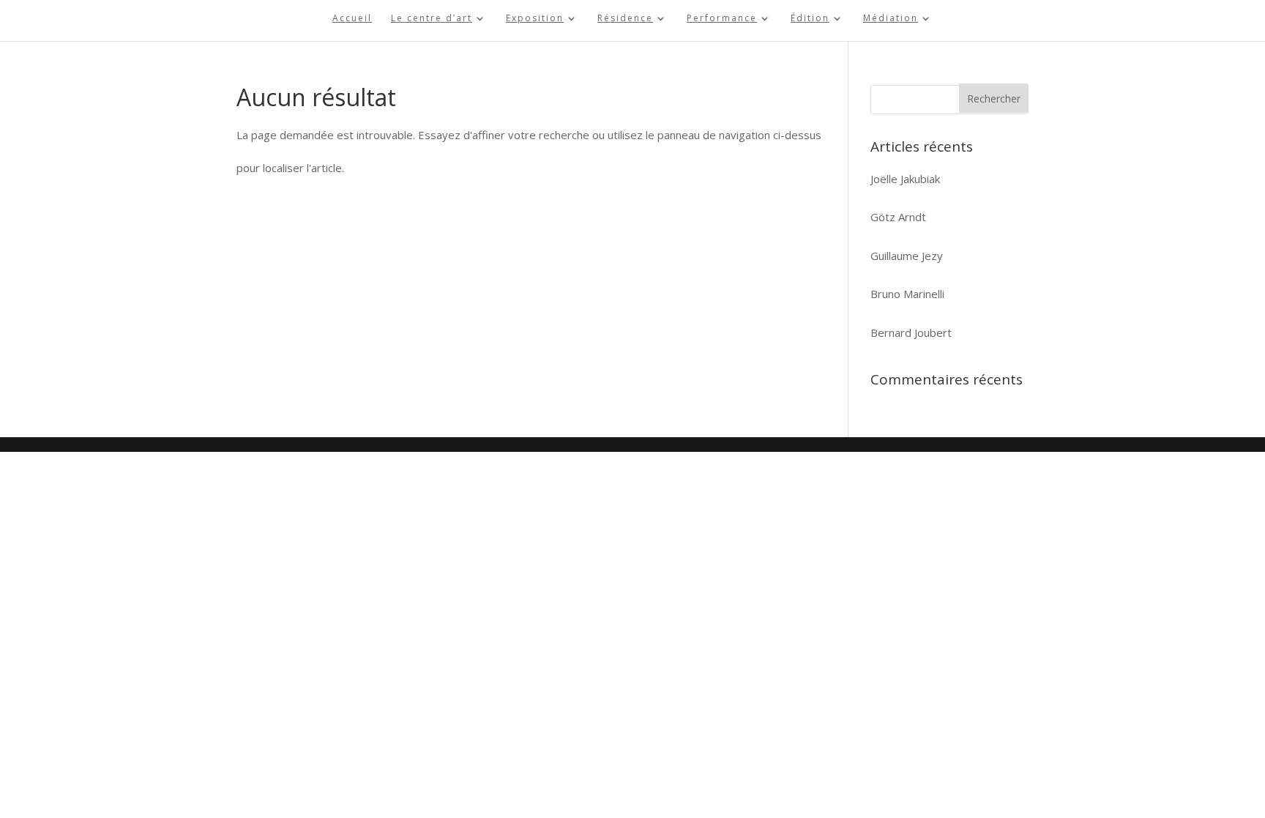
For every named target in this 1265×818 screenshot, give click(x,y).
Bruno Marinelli (907, 293)
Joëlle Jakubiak (905, 178)
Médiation (890, 18)
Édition (810, 18)
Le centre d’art (431, 18)
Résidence (625, 18)
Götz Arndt (898, 216)
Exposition (535, 18)
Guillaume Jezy (906, 255)
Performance (722, 18)
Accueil (352, 18)
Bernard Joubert (911, 332)
